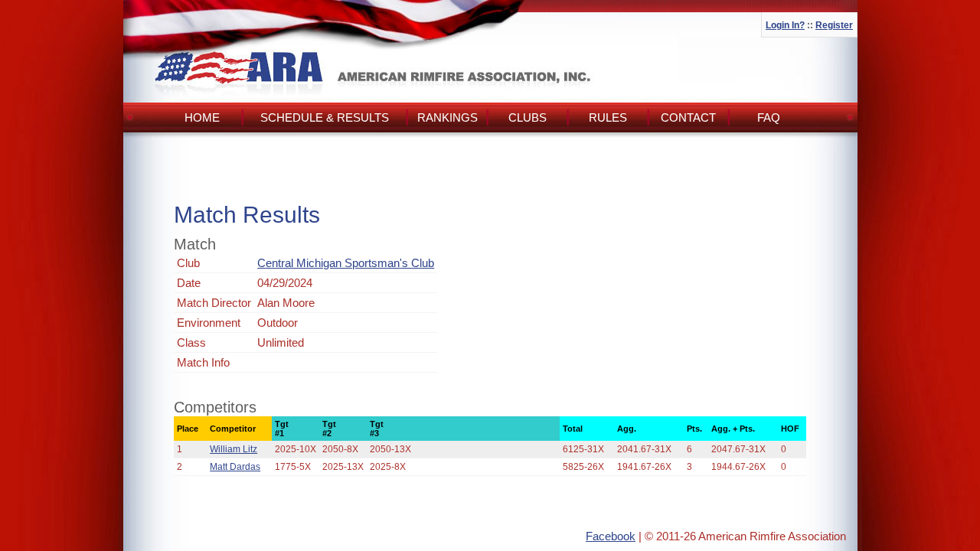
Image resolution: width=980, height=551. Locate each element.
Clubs (527, 117)
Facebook (610, 536)
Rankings (447, 117)
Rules (608, 117)
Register (834, 25)
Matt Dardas (235, 466)
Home (202, 117)
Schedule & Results (324, 117)
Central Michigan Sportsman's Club (345, 262)
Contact (688, 117)
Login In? (785, 25)
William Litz (233, 449)
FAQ (768, 117)
